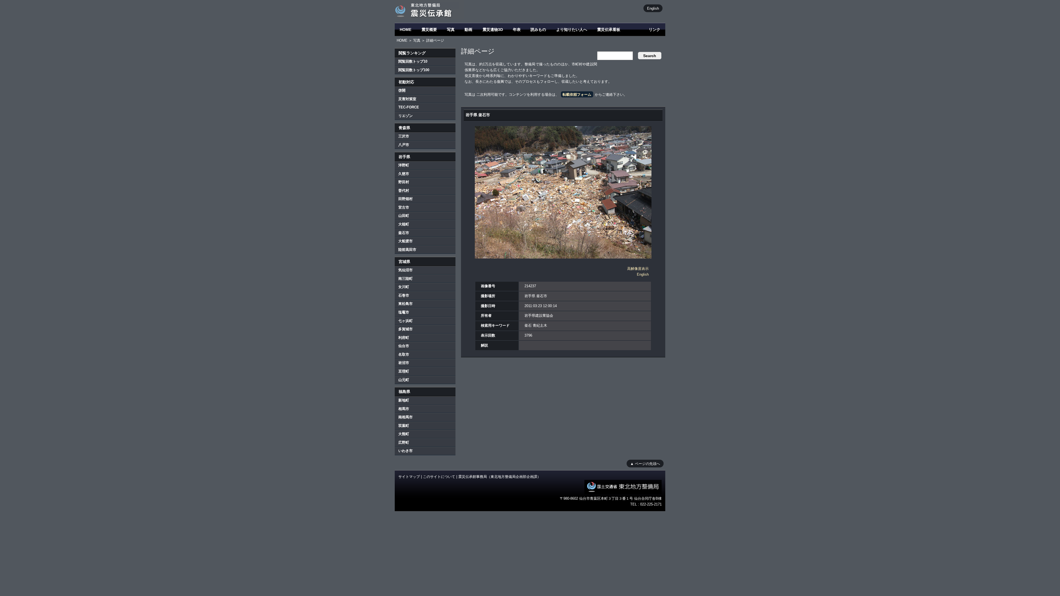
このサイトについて (439, 477)
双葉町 (403, 426)
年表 (517, 29)
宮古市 (403, 207)
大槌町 (403, 224)
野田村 (403, 182)
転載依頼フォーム (577, 94)
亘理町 (403, 371)
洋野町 (403, 165)
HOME (405, 29)
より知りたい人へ (571, 29)
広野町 (403, 442)
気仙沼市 (405, 270)
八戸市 (403, 145)
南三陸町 (405, 278)
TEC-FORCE (408, 107)
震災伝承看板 (608, 29)
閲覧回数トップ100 (413, 70)
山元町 (403, 380)
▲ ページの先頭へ (645, 463)
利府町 (403, 338)
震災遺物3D (493, 29)
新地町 (403, 400)
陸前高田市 (407, 250)
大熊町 (403, 434)
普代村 (403, 190)
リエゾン (405, 116)
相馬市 (403, 409)
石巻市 (403, 295)
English (653, 8)
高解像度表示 (638, 269)
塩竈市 (403, 312)
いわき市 (405, 451)
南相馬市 (405, 417)
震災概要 (429, 29)
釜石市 (403, 233)
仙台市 (403, 346)
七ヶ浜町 (405, 321)
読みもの (538, 29)
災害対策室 (407, 99)
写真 (451, 29)
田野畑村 (405, 199)
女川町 (403, 287)
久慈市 (403, 174)
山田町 (403, 216)
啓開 (402, 90)
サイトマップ (409, 477)
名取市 (403, 354)
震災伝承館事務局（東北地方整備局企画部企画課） (499, 477)
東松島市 (405, 304)
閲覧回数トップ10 (412, 61)
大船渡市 (405, 241)
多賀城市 (405, 329)
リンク (654, 29)
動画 (468, 29)
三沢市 (403, 136)
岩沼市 (403, 363)
